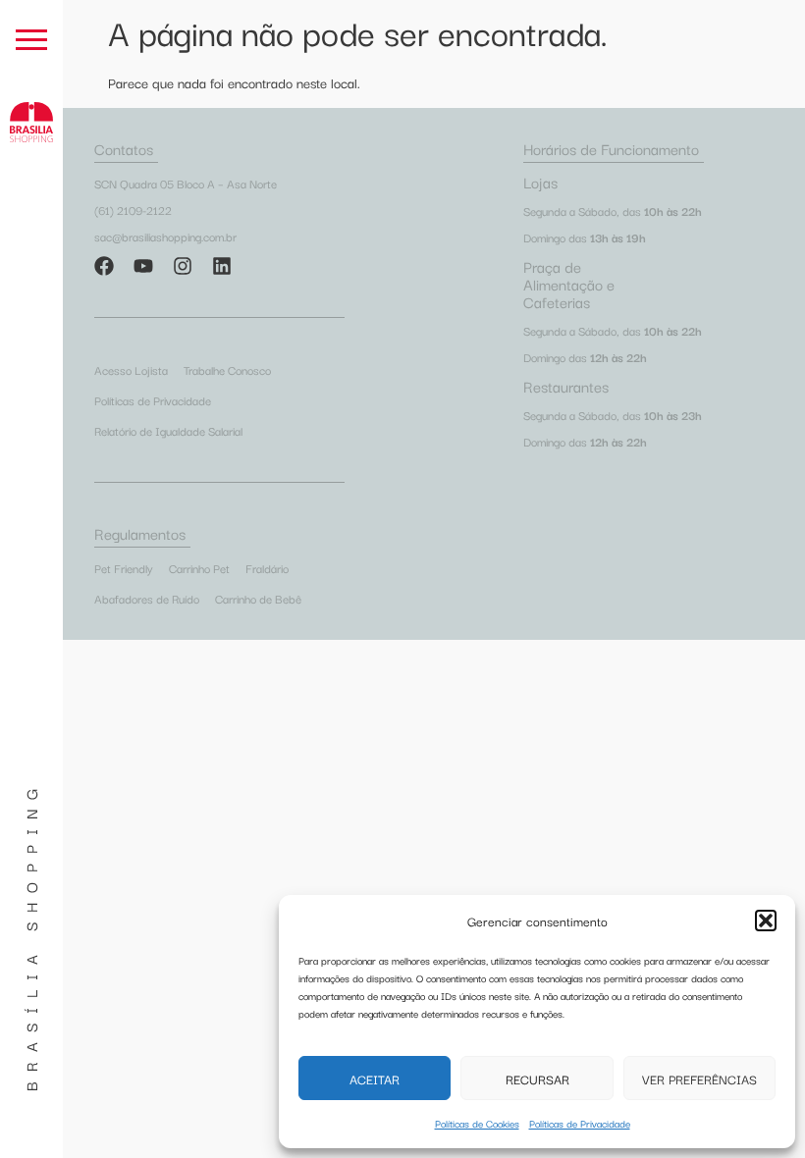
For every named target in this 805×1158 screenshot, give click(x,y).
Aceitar (374, 1078)
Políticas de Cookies (477, 1123)
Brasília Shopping (30, 935)
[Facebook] (104, 266)
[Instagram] (182, 266)
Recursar (537, 1078)
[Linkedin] (222, 266)
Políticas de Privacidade (579, 1123)
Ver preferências (699, 1078)
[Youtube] (143, 266)
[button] (766, 920)
